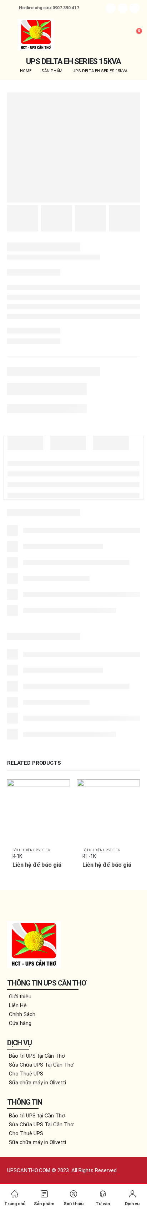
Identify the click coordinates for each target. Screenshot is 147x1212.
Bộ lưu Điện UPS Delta (31, 850)
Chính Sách (22, 1014)
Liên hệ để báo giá (58, 791)
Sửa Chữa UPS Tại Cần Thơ (41, 1065)
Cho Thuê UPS (26, 1073)
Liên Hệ (18, 1005)
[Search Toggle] (118, 34)
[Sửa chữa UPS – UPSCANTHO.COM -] (36, 34)
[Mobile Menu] (12, 34)
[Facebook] (111, 8)
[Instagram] (135, 8)
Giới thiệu (20, 996)
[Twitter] (123, 8)
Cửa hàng (20, 1023)
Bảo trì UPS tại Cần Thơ (37, 1056)
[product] (38, 810)
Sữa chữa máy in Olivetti (37, 1082)
